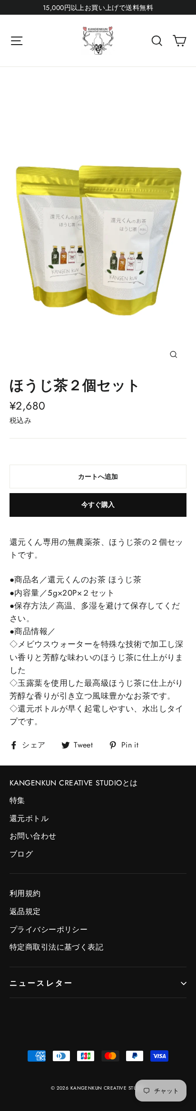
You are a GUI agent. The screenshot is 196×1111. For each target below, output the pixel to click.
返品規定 (25, 911)
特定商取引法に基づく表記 (56, 947)
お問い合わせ (33, 836)
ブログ (21, 854)
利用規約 (25, 893)
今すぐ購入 (98, 504)
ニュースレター (41, 983)
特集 (17, 800)
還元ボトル (29, 818)
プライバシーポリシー (49, 929)
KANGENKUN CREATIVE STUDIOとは (73, 782)
